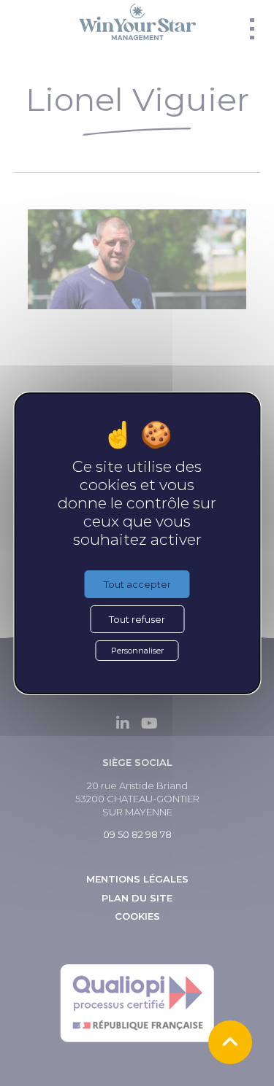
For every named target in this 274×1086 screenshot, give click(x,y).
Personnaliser (137, 650)
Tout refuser (137, 619)
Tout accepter (137, 584)
